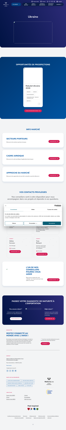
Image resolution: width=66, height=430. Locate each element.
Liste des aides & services (27, 380)
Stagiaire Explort (11, 385)
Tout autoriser (52, 223)
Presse (7, 397)
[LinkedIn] (47, 1)
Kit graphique (27, 397)
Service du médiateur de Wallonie (53, 416)
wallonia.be (49, 417)
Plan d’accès (9, 365)
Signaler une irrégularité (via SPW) (39, 417)
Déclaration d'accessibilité (19, 417)
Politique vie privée (33, 416)
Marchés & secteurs (28, 383)
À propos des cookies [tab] (52, 209)
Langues (60, 1)
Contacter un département (13, 380)
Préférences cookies (41, 416)
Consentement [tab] (13, 209)
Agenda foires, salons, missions (14, 383)
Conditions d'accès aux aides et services (14, 416)
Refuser (14, 223)
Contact (44, 1)
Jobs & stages (21, 385)
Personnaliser (32, 223)
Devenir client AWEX (10, 399)
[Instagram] (50, 1)
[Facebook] (52, 1)
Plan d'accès (25, 416)
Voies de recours (27, 399)
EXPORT (16, 4)
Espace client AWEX (10, 395)
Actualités (28, 385)
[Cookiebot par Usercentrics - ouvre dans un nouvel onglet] (55, 206)
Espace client (36, 1)
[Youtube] (54, 1)
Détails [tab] (33, 209)
